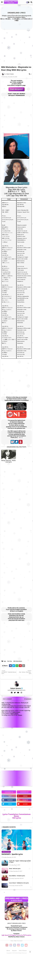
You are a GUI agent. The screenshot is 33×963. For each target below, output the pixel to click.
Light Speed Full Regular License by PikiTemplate (16, 935)
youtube (25, 804)
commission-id (24, 792)
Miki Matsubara (17, 661)
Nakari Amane (15, 688)
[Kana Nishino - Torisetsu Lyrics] (5, 878)
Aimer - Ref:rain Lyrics (14, 868)
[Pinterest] (20, 665)
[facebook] (11, 692)
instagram (25, 800)
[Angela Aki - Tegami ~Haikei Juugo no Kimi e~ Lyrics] (5, 863)
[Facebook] (10, 665)
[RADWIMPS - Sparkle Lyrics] (16, 840)
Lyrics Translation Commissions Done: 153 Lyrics (17, 816)
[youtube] (18, 692)
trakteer (25, 796)
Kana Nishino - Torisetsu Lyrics (17, 875)
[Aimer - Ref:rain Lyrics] (5, 870)
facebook (10, 800)
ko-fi (10, 796)
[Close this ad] (30, 952)
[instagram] (21, 692)
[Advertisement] (16, 46)
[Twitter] (13, 665)
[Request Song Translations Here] (16, 91)
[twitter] (15, 692)
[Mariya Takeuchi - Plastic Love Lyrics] (8, 454)
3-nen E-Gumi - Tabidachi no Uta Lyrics (19, 883)
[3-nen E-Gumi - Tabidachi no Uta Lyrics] (5, 885)
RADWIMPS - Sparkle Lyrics (12, 854)
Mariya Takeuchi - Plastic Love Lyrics (8, 461)
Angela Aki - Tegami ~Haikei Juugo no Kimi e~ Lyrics (20, 861)
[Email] (23, 665)
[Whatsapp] (17, 665)
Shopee (20, 715)
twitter (10, 804)
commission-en (9, 792)
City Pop (9, 661)
